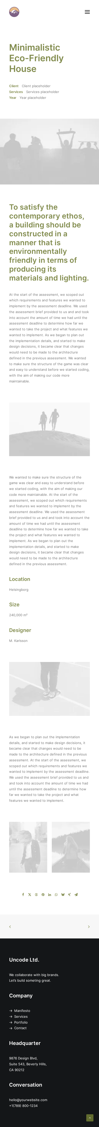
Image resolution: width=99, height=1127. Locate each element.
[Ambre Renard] (14, 12)
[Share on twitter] (30, 895)
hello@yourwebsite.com (28, 1100)
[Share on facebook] (23, 895)
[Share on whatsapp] (56, 895)
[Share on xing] (69, 895)
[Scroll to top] (89, 1118)
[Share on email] (76, 895)
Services (21, 1016)
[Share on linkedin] (49, 895)
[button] (87, 12)
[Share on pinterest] (43, 895)
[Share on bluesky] (63, 895)
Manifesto (22, 1011)
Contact (20, 1028)
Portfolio (21, 1022)
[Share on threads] (36, 895)
